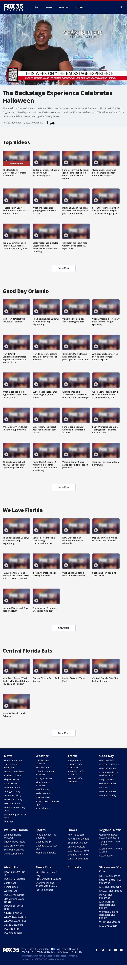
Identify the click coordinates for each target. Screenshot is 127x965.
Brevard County (12, 775)
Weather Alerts (44, 767)
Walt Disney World (14, 845)
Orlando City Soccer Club (46, 847)
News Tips (43, 867)
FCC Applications (13, 932)
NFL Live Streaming (109, 875)
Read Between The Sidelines (46, 836)
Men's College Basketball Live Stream (107, 904)
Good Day (106, 756)
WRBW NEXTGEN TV (15, 916)
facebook (96, 950)
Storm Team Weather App (47, 803)
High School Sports (46, 852)
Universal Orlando (13, 853)
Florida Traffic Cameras (74, 780)
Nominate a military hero (14, 809)
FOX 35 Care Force (109, 764)
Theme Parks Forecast (43, 784)
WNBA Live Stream (109, 921)
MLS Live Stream (108, 925)
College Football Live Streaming (110, 881)
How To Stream (76, 834)
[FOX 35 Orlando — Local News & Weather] (15, 7)
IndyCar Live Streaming (105, 896)
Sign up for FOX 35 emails (14, 900)
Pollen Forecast (44, 793)
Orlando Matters (76, 846)
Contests (74, 867)
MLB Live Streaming (110, 886)
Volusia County (12, 803)
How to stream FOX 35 (14, 873)
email (121, 950)
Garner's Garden (108, 783)
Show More (63, 268)
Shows (72, 830)
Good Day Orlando (77, 842)
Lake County (10, 783)
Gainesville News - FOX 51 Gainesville (109, 836)
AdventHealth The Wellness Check (108, 774)
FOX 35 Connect (44, 889)
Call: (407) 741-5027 (46, 871)
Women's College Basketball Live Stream (108, 914)
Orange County (12, 791)
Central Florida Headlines (12, 766)
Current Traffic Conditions (75, 766)
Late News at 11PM (78, 850)
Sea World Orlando (14, 849)
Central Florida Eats (77, 858)
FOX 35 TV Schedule (78, 838)
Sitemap (8, 821)
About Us (11, 867)
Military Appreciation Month (15, 816)
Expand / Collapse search (121, 7)
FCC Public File (12, 928)
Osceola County (12, 795)
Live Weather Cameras (43, 762)
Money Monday (107, 795)
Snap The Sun (43, 808)
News (8, 756)
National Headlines (14, 771)
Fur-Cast (103, 787)
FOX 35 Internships (14, 894)
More (79, 7)
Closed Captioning (13, 924)
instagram (109, 950)
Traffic (72, 756)
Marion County (12, 787)
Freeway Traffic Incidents (75, 773)
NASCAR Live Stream (110, 890)
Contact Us (10, 882)
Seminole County (13, 799)
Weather (42, 756)
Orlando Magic (43, 841)
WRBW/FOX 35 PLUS (15, 920)
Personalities (11, 886)
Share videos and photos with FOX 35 (46, 884)
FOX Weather (43, 797)
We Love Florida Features (12, 836)
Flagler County (11, 779)
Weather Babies (107, 768)
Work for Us (10, 890)
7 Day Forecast (44, 778)
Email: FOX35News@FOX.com (48, 877)
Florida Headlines (13, 760)
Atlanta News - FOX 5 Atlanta (110, 850)
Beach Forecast (44, 789)
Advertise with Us (13, 912)
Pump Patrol (74, 760)
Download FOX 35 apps (13, 907)
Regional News (110, 830)
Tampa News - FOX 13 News (109, 843)
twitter (103, 950)
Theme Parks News (14, 841)
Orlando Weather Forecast (45, 773)
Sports (40, 830)
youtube (115, 950)
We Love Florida (108, 760)
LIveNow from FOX (77, 854)
